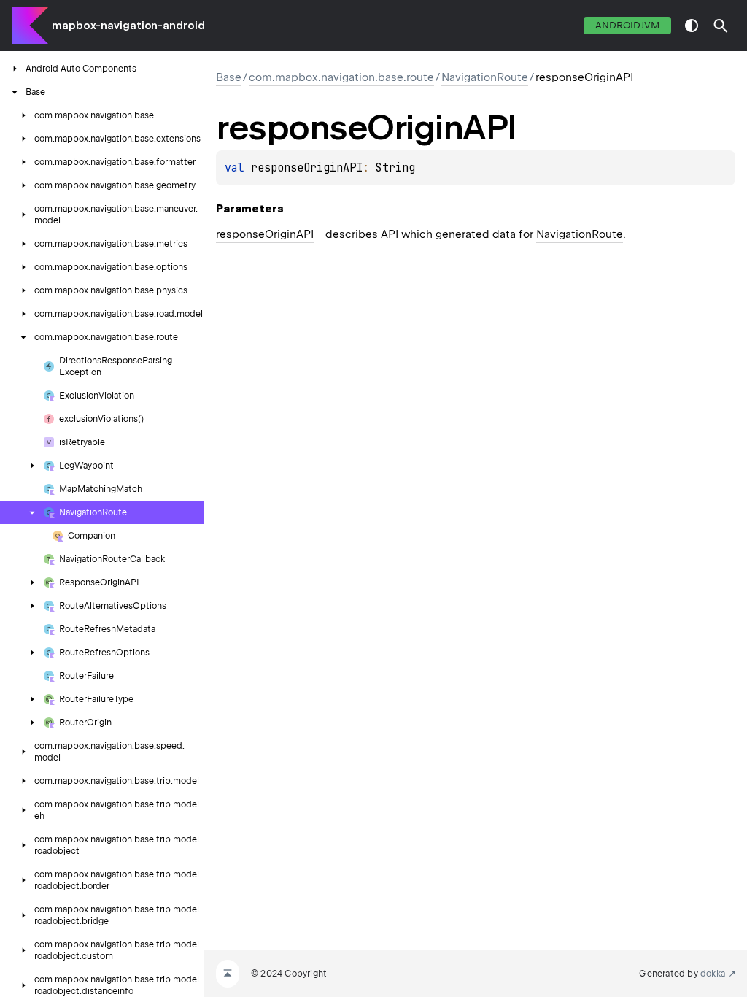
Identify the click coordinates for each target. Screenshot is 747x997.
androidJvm (627, 25)
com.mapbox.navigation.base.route (341, 77)
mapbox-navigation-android (128, 25)
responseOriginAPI (307, 168)
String (395, 168)
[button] (720, 25)
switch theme (691, 25)
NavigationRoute (484, 77)
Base (228, 77)
